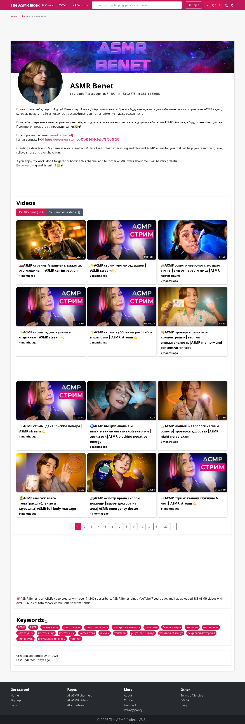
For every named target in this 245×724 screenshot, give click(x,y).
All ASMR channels (79, 695)
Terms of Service (192, 695)
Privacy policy (133, 710)
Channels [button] (50, 5)
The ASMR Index (122, 719)
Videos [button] (66, 5)
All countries (75, 705)
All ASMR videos (78, 700)
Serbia (156, 94)
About (128, 695)
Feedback (130, 705)
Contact (129, 700)
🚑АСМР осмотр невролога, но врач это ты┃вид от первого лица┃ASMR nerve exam (190, 270)
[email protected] (61, 135)
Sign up (16, 700)
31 (157, 527)
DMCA (185, 700)
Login (14, 705)
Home (15, 695)
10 (141, 527)
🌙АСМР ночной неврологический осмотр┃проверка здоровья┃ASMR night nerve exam (190, 431)
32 (166, 527)
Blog (184, 705)
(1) (67, 212)
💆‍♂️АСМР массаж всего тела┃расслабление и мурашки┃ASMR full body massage (47, 503)
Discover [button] (81, 5)
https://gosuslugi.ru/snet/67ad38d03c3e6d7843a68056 (82, 139)
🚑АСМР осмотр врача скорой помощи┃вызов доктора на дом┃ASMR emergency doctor (115, 503)
